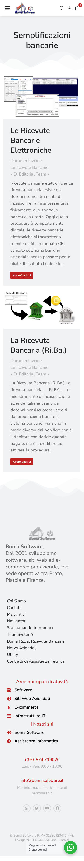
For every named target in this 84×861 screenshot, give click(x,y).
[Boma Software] (9, 732)
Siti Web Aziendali (32, 698)
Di (30, 174)
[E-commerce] (9, 707)
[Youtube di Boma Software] (47, 808)
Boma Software (29, 732)
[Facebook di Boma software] (57, 808)
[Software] (9, 690)
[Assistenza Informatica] (9, 741)
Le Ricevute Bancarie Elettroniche (30, 140)
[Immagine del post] (42, 97)
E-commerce (26, 707)
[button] (7, 8)
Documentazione (26, 160)
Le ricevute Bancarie (29, 167)
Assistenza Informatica (36, 741)
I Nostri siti (42, 724)
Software (23, 690)
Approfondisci (22, 275)
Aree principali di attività (42, 681)
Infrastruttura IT (30, 716)
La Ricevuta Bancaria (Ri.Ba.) (38, 345)
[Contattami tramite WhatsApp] (27, 808)
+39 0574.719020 (42, 759)
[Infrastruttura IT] (9, 716)
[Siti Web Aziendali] (9, 699)
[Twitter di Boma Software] (37, 808)
